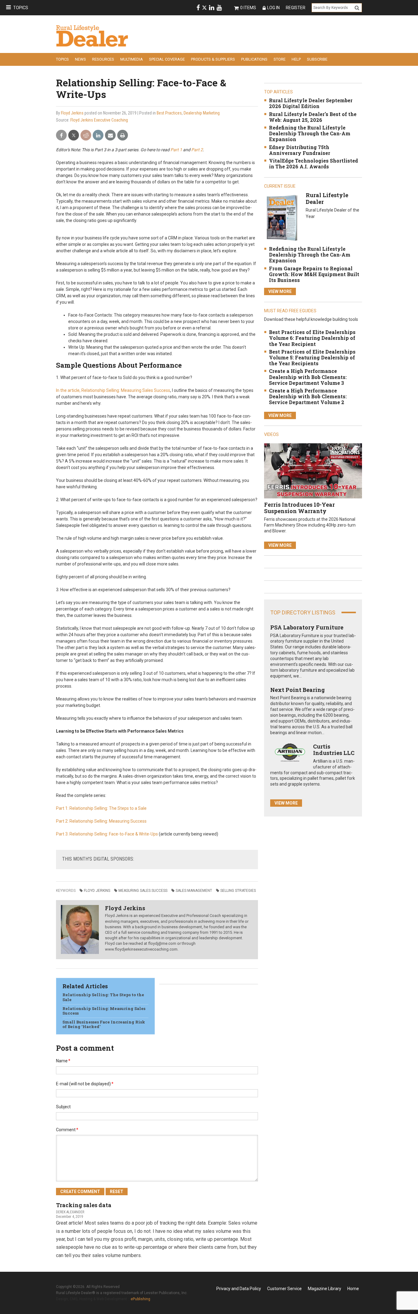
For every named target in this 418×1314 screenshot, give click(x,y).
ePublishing (140, 1299)
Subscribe (317, 59)
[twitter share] (73, 135)
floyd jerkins (97, 890)
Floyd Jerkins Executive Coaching (99, 120)
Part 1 (176, 149)
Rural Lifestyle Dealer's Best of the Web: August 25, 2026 (312, 117)
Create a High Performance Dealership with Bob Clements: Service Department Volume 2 (308, 396)
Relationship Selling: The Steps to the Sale (103, 997)
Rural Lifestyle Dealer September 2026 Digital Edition (311, 103)
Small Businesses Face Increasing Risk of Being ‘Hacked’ (103, 1024)
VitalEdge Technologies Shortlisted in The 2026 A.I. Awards (313, 163)
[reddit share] (85, 135)
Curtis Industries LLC (333, 750)
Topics (20, 7)
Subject (63, 1106)
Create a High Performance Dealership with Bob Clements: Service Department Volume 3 (308, 377)
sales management (194, 890)
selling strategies (238, 890)
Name (63, 1060)
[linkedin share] (98, 135)
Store (280, 59)
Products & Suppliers (213, 59)
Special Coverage (167, 59)
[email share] (110, 135)
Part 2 (197, 149)
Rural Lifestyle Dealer (327, 198)
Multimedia (131, 59)
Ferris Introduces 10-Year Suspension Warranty (299, 508)
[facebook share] (61, 135)
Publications (254, 59)
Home (353, 1288)
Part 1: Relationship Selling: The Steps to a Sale (101, 808)
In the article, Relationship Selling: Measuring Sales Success (113, 390)
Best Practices (169, 113)
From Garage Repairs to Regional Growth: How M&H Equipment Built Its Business (314, 274)
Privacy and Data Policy (238, 1288)
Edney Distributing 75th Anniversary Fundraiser (299, 150)
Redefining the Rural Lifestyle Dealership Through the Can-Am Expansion (309, 133)
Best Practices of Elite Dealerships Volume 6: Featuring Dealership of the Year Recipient (312, 338)
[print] (122, 135)
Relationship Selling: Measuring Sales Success (103, 1011)
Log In (273, 7)
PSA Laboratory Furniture (306, 627)
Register (295, 7)
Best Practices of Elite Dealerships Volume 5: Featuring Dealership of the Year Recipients (312, 357)
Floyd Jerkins (72, 113)
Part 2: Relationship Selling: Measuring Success (101, 821)
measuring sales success (142, 890)
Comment (67, 1129)
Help (296, 59)
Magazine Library (324, 1288)
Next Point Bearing (297, 689)
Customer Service (284, 1288)
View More (280, 291)
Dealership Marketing (202, 113)
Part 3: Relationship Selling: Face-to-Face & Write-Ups (107, 834)
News (80, 59)
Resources (103, 59)
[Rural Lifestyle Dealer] (282, 217)
